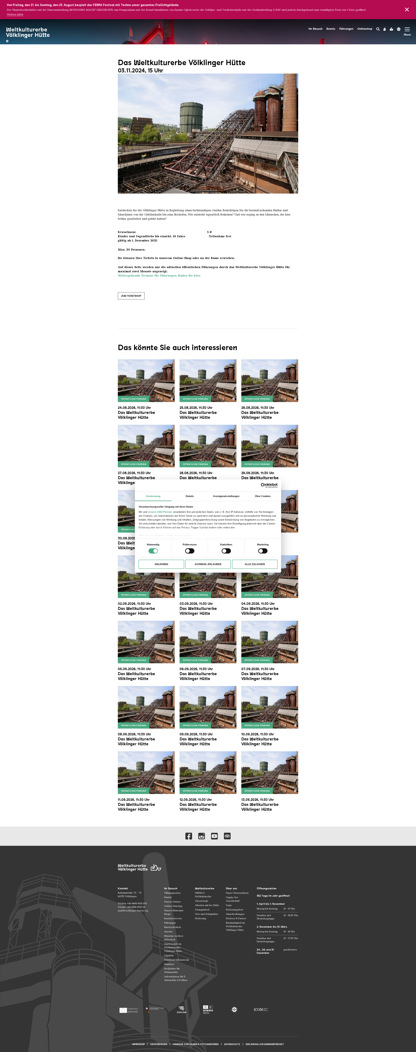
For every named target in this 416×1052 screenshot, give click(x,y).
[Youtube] (214, 836)
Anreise (168, 931)
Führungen (346, 28)
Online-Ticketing (173, 906)
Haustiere (169, 964)
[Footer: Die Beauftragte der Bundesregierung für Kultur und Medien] (155, 1009)
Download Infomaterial (176, 960)
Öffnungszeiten (172, 893)
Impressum (138, 1044)
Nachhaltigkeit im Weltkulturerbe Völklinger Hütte (235, 926)
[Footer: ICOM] (261, 1009)
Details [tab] (190, 496)
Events (330, 28)
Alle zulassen (255, 564)
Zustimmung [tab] (153, 496)
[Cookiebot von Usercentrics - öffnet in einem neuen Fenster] (263, 485)
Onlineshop (364, 28)
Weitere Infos (15, 14)
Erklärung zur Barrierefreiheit (265, 1044)
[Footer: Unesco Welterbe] (208, 1009)
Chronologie (201, 901)
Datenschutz (232, 1044)
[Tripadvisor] (227, 836)
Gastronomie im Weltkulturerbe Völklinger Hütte (173, 947)
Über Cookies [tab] (263, 496)
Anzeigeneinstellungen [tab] (226, 496)
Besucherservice (173, 918)
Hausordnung (158, 1044)
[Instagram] (201, 836)
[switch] (189, 551)
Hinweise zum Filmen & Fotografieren (196, 1044)
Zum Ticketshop (131, 296)
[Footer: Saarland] (181, 1009)
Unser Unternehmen (237, 893)
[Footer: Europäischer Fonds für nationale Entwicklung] (128, 1009)
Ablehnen (161, 564)
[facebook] (188, 836)
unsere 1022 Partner (160, 511)
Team (229, 905)
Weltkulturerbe (204, 888)
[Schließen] (407, 10)
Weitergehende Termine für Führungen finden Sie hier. (159, 275)
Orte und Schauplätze (206, 914)
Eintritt (168, 897)
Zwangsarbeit (202, 909)
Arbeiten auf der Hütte (207, 905)
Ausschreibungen (235, 914)
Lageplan (169, 955)
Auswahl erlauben (208, 564)
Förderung (200, 918)
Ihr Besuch (315, 28)
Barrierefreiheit (172, 927)
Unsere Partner (172, 902)
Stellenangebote (234, 909)
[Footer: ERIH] (234, 1009)
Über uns (231, 888)
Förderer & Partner (236, 918)
